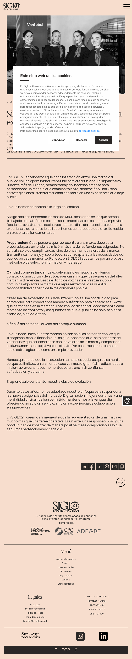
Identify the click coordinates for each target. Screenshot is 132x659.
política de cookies (89, 130)
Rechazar (81, 139)
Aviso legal (35, 604)
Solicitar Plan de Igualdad (35, 621)
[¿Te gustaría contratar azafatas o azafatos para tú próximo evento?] (120, 482)
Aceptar (103, 139)
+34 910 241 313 (98, 609)
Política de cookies (35, 612)
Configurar (58, 139)
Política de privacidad (35, 608)
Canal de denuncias (35, 617)
